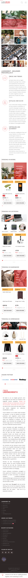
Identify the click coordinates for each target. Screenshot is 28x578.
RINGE (17, 282)
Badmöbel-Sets (6, 543)
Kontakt (4, 510)
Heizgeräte (5, 536)
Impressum (5, 505)
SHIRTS (17, 279)
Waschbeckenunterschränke (9, 541)
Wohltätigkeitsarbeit (7, 513)
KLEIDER (17, 277)
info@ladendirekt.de (14, 570)
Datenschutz (5, 507)
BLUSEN (17, 274)
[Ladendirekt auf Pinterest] (8, 552)
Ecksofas (5, 538)
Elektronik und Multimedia (13, 403)
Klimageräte (5, 535)
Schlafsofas (5, 540)
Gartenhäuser (6, 530)
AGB (4, 508)
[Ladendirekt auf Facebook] (2, 552)
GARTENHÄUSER (19, 166)
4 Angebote (18, 234)
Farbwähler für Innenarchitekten (9, 520)
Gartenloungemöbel (7, 533)
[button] (2, 260)
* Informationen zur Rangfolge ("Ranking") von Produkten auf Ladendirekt (14, 571)
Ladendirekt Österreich (8, 523)
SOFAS (17, 175)
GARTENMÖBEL (19, 168)
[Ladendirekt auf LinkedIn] (11, 552)
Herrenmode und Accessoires (17, 404)
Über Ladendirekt (6, 503)
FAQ (3, 512)
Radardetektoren (6, 545)
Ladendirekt (6, 2)
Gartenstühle (5, 531)
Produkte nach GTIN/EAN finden (9, 521)
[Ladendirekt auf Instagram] (5, 552)
